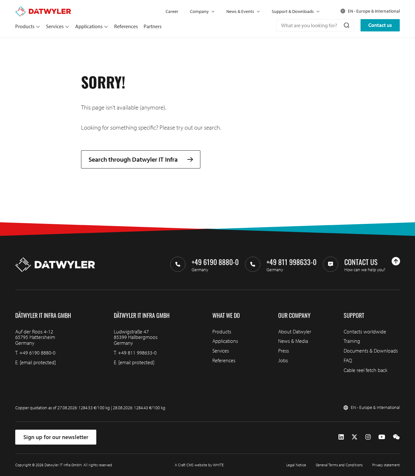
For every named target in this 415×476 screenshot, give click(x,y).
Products (24, 26)
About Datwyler (294, 331)
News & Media (293, 341)
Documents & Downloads (371, 350)
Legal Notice (296, 464)
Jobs (283, 360)
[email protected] (38, 362)
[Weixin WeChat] (396, 437)
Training (352, 341)
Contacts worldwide (365, 331)
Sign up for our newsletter (55, 437)
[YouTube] (381, 437)
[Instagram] (368, 437)
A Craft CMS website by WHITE (199, 464)
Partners (152, 26)
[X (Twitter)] (354, 437)
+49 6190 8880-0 (37, 352)
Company (199, 11)
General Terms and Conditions (339, 464)
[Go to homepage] (43, 9)
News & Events (240, 11)
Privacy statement (386, 464)
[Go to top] (396, 261)
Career (172, 11)
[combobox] (315, 25)
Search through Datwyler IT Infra (133, 160)
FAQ (348, 360)
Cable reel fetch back (365, 370)
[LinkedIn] (341, 437)
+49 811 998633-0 (137, 352)
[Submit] (346, 25)
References (126, 26)
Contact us (380, 25)
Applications (88, 26)
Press (283, 350)
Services (55, 26)
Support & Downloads (293, 11)
